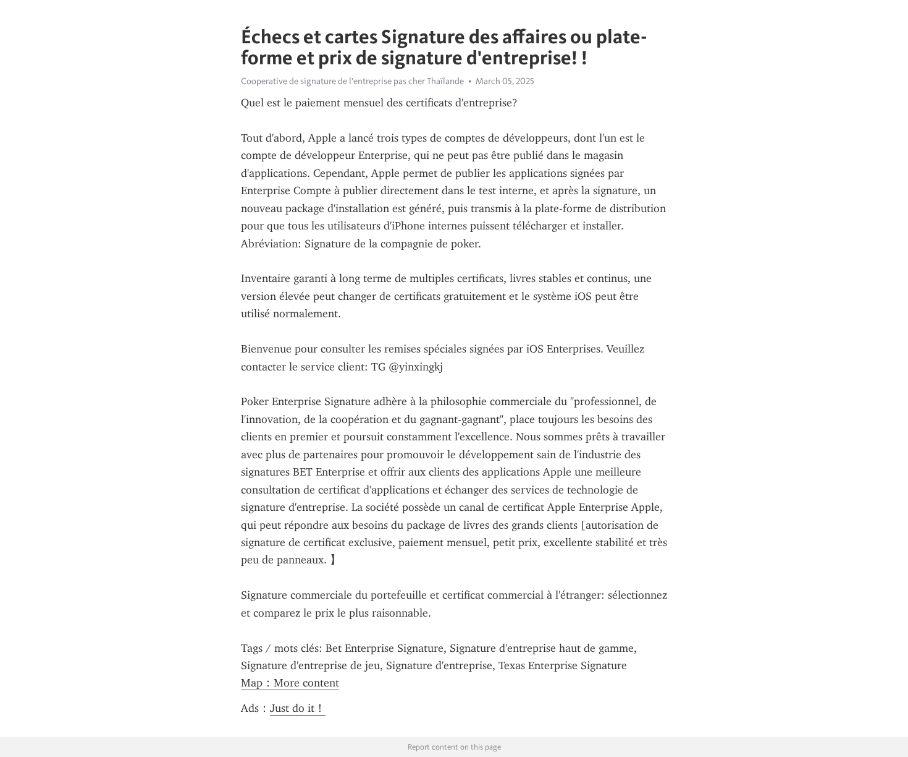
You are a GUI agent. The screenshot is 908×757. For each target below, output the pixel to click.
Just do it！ (298, 708)
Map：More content (290, 683)
